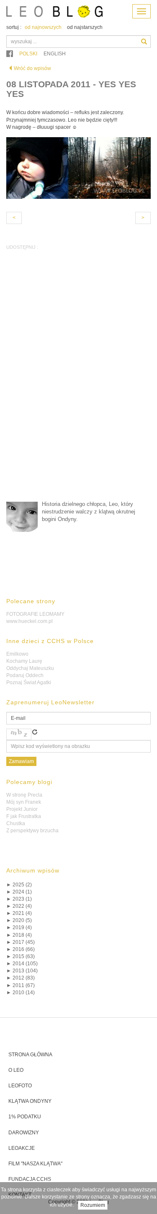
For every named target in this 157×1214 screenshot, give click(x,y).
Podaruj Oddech (25, 675)
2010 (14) (20, 992)
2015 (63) (20, 956)
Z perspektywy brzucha (32, 831)
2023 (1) (19, 899)
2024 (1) (19, 892)
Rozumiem (92, 1205)
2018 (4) (19, 935)
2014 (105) (22, 964)
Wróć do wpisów (32, 68)
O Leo (15, 1070)
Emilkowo (17, 654)
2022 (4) (19, 906)
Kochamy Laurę (24, 661)
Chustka (15, 823)
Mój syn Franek (23, 802)
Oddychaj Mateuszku (30, 668)
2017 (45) (20, 942)
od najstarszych (85, 27)
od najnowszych (43, 27)
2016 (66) (20, 949)
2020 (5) (19, 920)
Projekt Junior (22, 809)
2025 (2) (19, 885)
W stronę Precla (24, 795)
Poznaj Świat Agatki (28, 682)
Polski (28, 54)
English (55, 54)
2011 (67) (20, 985)
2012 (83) (20, 978)
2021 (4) (19, 913)
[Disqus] (78, 386)
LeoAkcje (21, 1148)
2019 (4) (19, 927)
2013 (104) (22, 971)
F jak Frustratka (23, 816)
